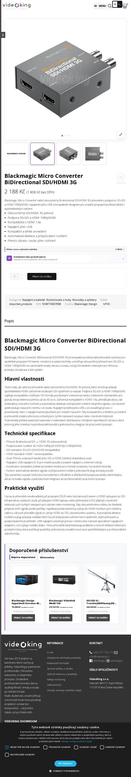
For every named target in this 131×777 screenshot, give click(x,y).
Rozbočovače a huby (58, 300)
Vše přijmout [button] (65, 763)
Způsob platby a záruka (60, 668)
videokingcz (99, 660)
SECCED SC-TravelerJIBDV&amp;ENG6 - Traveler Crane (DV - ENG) (101, 602)
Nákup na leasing (56, 679)
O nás (50, 652)
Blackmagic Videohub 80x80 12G (62, 602)
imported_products (20, 304)
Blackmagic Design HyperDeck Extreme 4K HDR (25, 602)
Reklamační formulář (58, 663)
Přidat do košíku (41, 276)
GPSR (106, 304)
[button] (42, 154)
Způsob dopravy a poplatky (62, 674)
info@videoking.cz (99, 656)
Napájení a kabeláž (33, 300)
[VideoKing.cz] (17, 6)
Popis (9, 321)
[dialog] (65, 750)
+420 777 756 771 (103, 652)
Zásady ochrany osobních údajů (64, 690)
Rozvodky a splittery (84, 300)
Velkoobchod (54, 684)
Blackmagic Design (86, 304)
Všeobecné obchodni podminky (64, 657)
